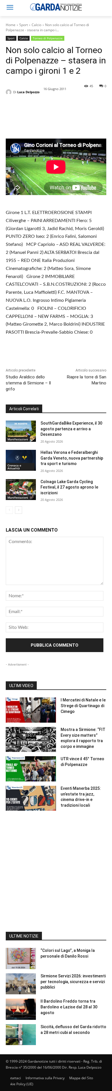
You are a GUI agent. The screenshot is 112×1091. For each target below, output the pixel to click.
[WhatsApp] (51, 116)
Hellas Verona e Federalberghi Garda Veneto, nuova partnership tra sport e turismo (71, 458)
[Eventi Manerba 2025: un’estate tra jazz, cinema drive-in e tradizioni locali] (31, 798)
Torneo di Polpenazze (48, 38)
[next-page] (18, 510)
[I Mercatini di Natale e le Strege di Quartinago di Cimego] (31, 710)
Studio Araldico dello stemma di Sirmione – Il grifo (28, 383)
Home (11, 24)
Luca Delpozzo (28, 92)
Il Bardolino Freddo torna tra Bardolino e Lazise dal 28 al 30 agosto (68, 1007)
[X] (24, 116)
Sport (23, 24)
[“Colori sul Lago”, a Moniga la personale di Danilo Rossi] (21, 958)
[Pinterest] (38, 116)
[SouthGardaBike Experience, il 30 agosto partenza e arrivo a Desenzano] (21, 431)
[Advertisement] (56, 876)
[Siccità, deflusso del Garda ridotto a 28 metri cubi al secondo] (21, 1034)
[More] (65, 116)
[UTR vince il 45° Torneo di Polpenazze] (31, 768)
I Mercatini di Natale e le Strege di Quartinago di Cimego (83, 705)
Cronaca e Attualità (14, 466)
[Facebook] (11, 116)
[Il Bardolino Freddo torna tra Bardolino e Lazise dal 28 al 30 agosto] (21, 1009)
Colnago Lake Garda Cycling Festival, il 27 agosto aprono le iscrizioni (69, 487)
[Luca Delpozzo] (9, 92)
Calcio (36, 24)
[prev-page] (9, 510)
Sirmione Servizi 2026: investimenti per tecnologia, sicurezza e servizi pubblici (73, 981)
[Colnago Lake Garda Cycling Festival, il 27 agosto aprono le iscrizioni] (21, 489)
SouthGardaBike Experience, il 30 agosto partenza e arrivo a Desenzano (71, 429)
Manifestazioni (17, 439)
